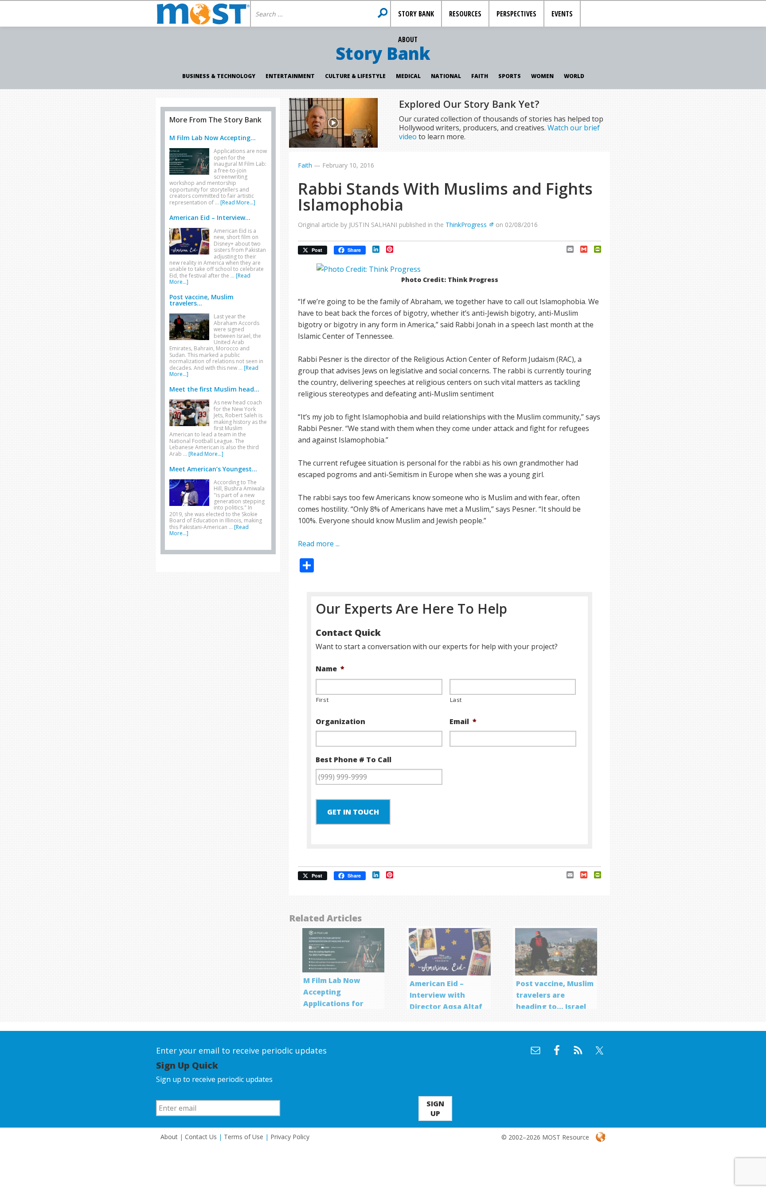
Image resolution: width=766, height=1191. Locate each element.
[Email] (567, 249)
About (169, 1136)
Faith (479, 76)
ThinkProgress (466, 224)
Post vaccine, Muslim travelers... (201, 300)
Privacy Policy (289, 1136)
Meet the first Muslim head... (214, 389)
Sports (509, 76)
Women (542, 76)
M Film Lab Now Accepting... (212, 137)
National (446, 76)
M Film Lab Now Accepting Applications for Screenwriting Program (333, 1003)
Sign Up (435, 1108)
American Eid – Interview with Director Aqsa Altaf (446, 995)
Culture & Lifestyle (355, 76)
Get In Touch (353, 812)
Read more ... (319, 543)
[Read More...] (237, 202)
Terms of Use (243, 1136)
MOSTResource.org (203, 14)
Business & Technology (218, 76)
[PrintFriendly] (594, 249)
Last (456, 700)
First (322, 700)
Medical (408, 76)
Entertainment (290, 76)
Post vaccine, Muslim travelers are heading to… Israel (555, 995)
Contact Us (201, 1136)
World (574, 76)
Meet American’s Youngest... (213, 469)
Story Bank (383, 53)
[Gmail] (580, 249)
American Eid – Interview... (209, 217)
